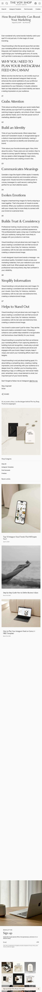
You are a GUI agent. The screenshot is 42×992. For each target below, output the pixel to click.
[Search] (7, 3)
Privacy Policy (32, 945)
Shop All (4, 464)
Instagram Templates (8, 467)
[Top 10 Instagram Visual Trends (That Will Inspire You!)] (21, 508)
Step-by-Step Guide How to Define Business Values (20, 593)
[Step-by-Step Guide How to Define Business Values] (21, 567)
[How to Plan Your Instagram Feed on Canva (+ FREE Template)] (21, 613)
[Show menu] (2, 3)
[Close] (38, 989)
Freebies (4, 473)
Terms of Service (7, 946)
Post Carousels (6, 470)
